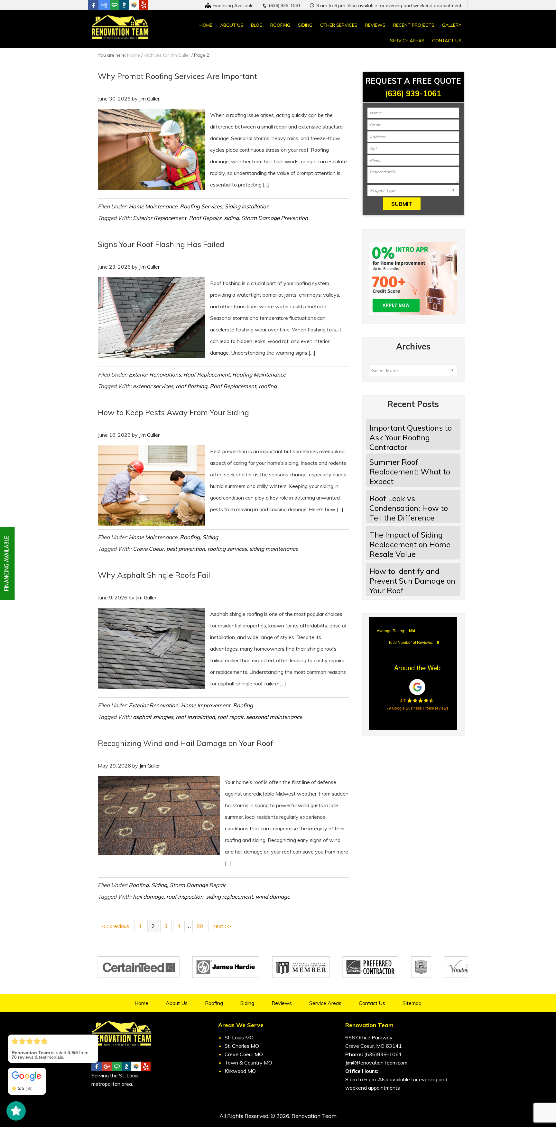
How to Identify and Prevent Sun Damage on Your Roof (412, 580)
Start (459, 981)
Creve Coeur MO (244, 1054)
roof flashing (191, 386)
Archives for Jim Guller (167, 55)
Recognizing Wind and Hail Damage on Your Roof (185, 743)
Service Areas (325, 1003)
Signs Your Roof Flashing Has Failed (161, 244)
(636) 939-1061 (285, 5)
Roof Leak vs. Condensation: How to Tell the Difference (408, 507)
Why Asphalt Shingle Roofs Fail (154, 575)
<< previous (115, 926)
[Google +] (104, 5)
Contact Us (372, 1003)
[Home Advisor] (130, 5)
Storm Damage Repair (198, 885)
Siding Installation (247, 206)
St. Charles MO (242, 1046)
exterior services (153, 386)
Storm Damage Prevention (274, 218)
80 (200, 926)
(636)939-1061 (383, 1054)
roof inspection (184, 896)
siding (231, 218)
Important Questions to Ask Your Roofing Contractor (410, 437)
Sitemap (412, 1003)
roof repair (231, 716)
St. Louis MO (239, 1037)
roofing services (227, 548)
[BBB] (120, 5)
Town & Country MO (248, 1062)
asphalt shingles (153, 716)
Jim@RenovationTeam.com (376, 1062)
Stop (464, 981)
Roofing (190, 537)
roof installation (195, 716)
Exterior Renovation (153, 705)
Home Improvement (205, 705)
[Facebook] (93, 5)
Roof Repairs (205, 218)
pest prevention (185, 548)
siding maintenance (273, 548)
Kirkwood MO (240, 1071)
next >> (222, 926)
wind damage (272, 896)
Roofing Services (201, 206)
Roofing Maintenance (259, 374)
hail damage (148, 896)
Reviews (282, 1003)
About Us (177, 1003)
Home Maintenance (153, 206)
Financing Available (233, 5)
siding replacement (229, 896)
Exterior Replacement (159, 218)
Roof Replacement (206, 374)
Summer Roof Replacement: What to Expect (409, 471)
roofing (268, 386)
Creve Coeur (148, 548)
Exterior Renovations (155, 374)
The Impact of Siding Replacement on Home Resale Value (409, 544)
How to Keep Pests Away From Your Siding (173, 412)
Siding (210, 537)
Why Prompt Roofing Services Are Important (177, 76)
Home (133, 55)
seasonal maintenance (274, 716)
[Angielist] (113, 5)
